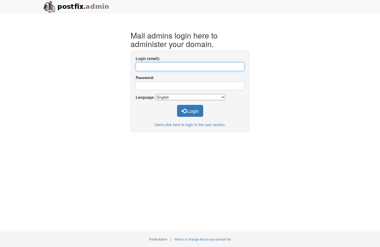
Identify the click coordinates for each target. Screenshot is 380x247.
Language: (145, 97)
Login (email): (148, 58)
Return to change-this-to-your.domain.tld (202, 239)
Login (192, 110)
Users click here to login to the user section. (190, 124)
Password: (145, 77)
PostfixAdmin (158, 239)
